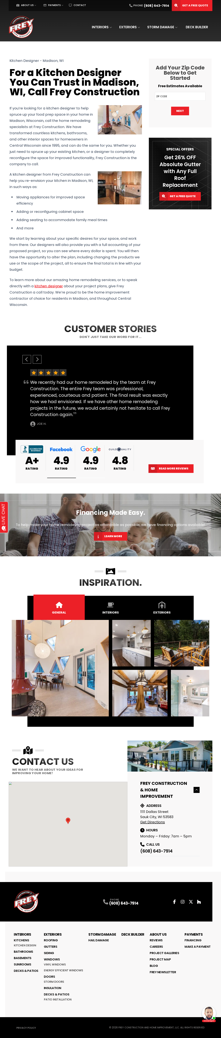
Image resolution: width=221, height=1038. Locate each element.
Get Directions (152, 822)
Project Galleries (164, 953)
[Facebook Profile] (174, 902)
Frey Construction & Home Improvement (163, 789)
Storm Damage (160, 27)
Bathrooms (23, 951)
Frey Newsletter (163, 972)
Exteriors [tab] (162, 612)
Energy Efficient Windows (63, 970)
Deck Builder (197, 27)
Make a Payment (198, 946)
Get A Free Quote (195, 5)
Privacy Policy (26, 1028)
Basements (22, 958)
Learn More (113, 536)
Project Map (160, 959)
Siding (49, 953)
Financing (193, 940)
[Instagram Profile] (183, 902)
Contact (80, 5)
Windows (52, 959)
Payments (54, 5)
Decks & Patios (26, 971)
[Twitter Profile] (191, 902)
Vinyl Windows (55, 964)
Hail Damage (98, 940)
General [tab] (59, 612)
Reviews (156, 940)
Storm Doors (54, 982)
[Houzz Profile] (199, 902)
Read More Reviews (173, 468)
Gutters (50, 946)
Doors (49, 976)
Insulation (52, 988)
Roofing (51, 940)
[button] (68, 821)
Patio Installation (57, 999)
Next (180, 111)
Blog (154, 966)
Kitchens (21, 940)
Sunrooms (22, 964)
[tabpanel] (110, 668)
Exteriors (128, 27)
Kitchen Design (25, 945)
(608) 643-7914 (156, 851)
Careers (156, 946)
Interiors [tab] (110, 612)
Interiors (100, 27)
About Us (27, 5)
